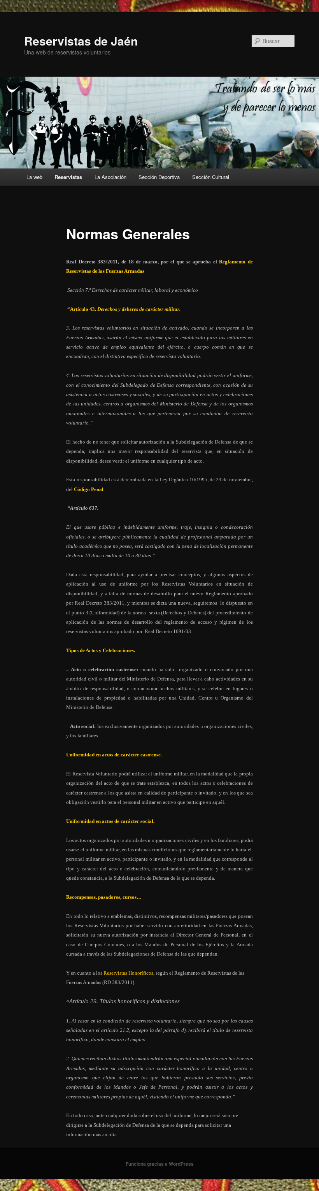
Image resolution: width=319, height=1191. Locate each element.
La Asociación (110, 177)
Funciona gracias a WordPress (160, 1163)
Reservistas (68, 177)
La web (34, 177)
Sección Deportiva (159, 177)
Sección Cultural (210, 177)
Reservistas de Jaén (81, 40)
